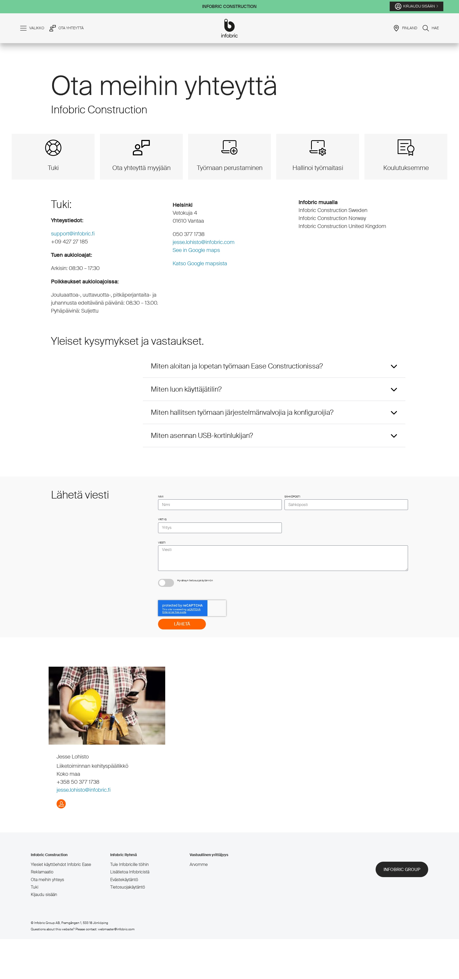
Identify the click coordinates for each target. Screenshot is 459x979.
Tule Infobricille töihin (129, 864)
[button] (274, 366)
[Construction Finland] (229, 28)
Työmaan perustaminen (229, 168)
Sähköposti (292, 496)
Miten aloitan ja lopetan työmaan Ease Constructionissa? (237, 366)
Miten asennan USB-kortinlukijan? (202, 435)
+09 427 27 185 (69, 241)
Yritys (162, 519)
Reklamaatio (42, 872)
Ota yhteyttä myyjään (141, 168)
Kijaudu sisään (44, 894)
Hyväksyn (195, 580)
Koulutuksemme (406, 168)
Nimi (160, 496)
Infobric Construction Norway (332, 218)
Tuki (53, 168)
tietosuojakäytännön (201, 580)
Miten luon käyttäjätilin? (186, 389)
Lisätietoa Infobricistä (129, 872)
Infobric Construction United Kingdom (342, 226)
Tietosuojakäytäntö (127, 887)
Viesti (161, 542)
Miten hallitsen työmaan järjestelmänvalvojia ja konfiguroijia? (242, 412)
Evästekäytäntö (124, 879)
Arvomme (199, 864)
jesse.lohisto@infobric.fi (83, 789)
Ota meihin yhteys (47, 879)
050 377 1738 (189, 234)
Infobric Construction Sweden (333, 210)
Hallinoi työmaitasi (317, 168)
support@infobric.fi (73, 233)
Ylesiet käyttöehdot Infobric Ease (61, 864)
